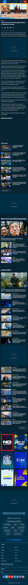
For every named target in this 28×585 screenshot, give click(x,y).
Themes (2, 544)
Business (14, 367)
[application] (14, 11)
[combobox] (14, 513)
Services (3, 568)
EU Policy (17, 550)
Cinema (3, 288)
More (2, 572)
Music (13, 527)
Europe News (15, 293)
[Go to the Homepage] (4, 1)
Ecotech (14, 389)
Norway (22, 524)
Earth (2, 552)
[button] (6, 190)
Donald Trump (21, 527)
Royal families (7, 530)
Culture (2, 558)
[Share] (8, 28)
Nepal (13, 419)
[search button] (24, 513)
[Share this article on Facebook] (2, 28)
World (2, 236)
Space (13, 397)
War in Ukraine (7, 524)
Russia (22, 530)
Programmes (3, 560)
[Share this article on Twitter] (5, 28)
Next (16, 552)
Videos (16, 558)
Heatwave (6, 527)
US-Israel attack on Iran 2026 (14, 521)
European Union (17, 533)
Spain (15, 524)
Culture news (15, 301)
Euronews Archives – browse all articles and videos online (7, 564)
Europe (2, 547)
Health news (15, 323)
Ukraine (8, 533)
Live (25, 1)
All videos (22, 427)
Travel (16, 555)
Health (2, 555)
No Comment (15, 316)
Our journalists (18, 560)
